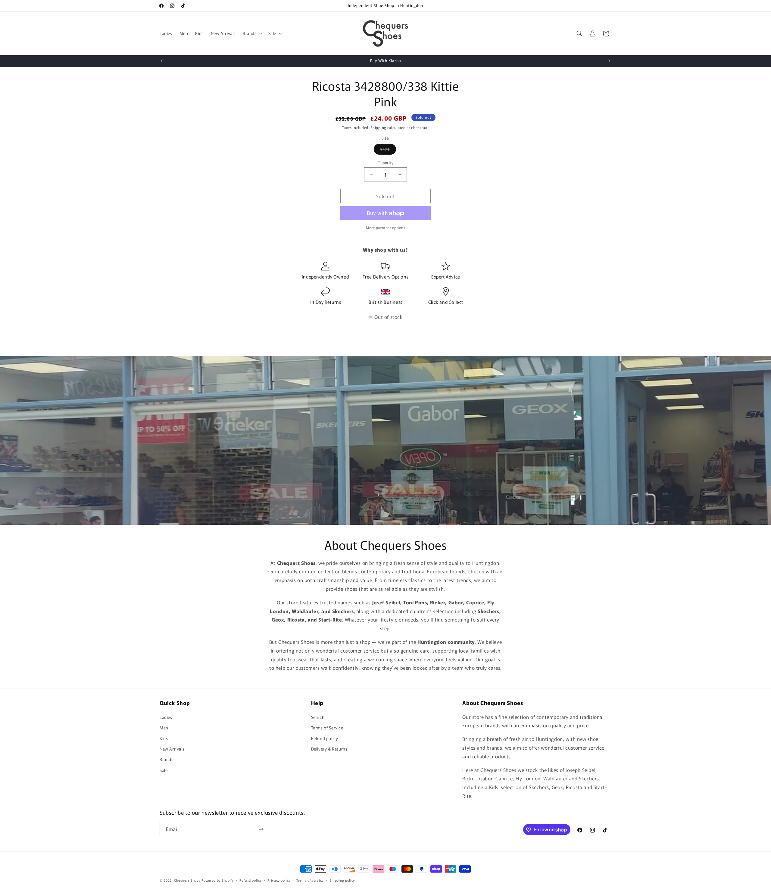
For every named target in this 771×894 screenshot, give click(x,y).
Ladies (166, 717)
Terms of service (310, 879)
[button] (252, 33)
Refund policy (324, 738)
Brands (166, 759)
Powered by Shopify (217, 880)
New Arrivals (172, 749)
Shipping (378, 127)
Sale (163, 770)
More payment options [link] (385, 227)
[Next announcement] (609, 61)
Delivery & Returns (329, 749)
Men (164, 727)
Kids (164, 738)
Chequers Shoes (187, 880)
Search (318, 717)
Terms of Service (327, 727)
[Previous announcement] (161, 61)
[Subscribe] (261, 829)
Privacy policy (278, 879)
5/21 (388, 150)
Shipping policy (342, 879)
